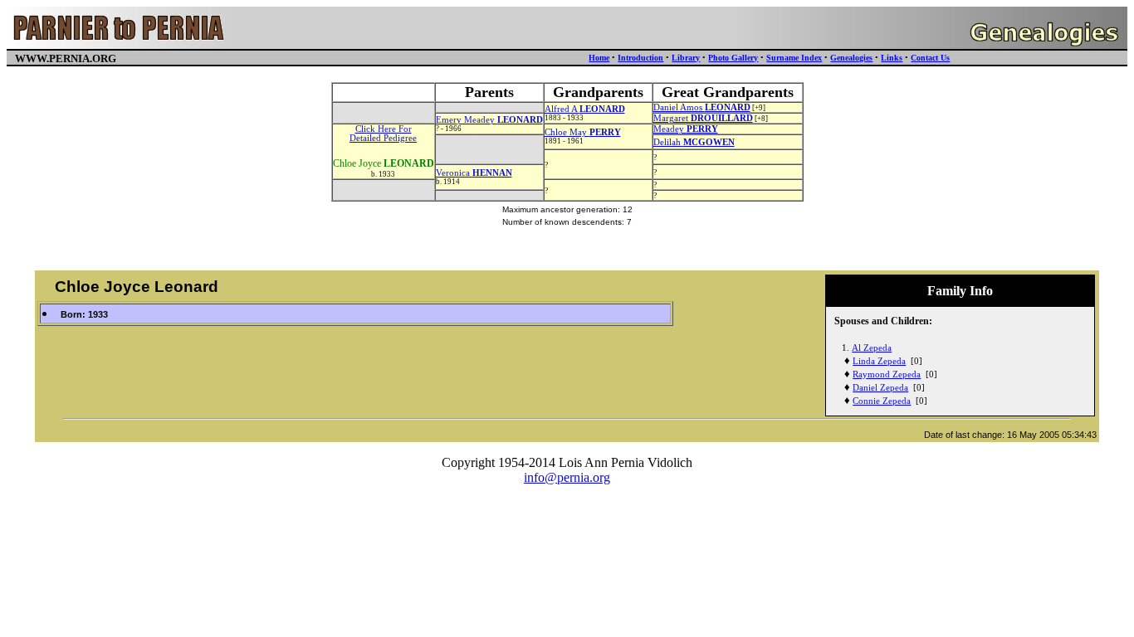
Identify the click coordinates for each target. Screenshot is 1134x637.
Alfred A (585, 109)
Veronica (474, 172)
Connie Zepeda (882, 401)
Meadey (685, 129)
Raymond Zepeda (887, 374)
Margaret (703, 118)
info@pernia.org (567, 477)
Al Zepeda (872, 348)
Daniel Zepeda (880, 387)
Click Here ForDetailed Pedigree (383, 133)
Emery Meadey (489, 119)
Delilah (694, 142)
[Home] (119, 44)
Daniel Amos (701, 107)
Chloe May (583, 132)
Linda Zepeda (879, 361)
